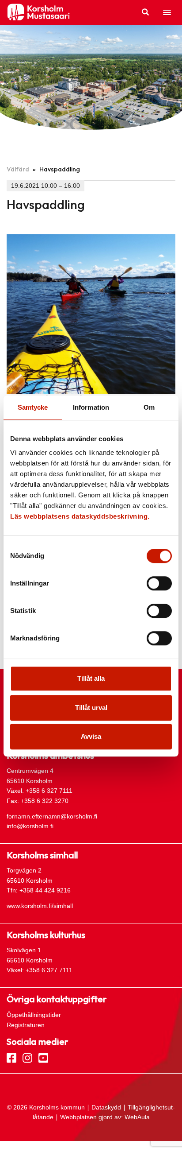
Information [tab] (91, 407)
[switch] (159, 583)
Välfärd (18, 169)
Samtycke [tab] (33, 407)
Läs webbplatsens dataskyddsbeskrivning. (80, 516)
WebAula (137, 1117)
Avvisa (91, 736)
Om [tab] (149, 407)
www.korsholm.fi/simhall (40, 905)
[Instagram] (27, 1057)
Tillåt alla (91, 678)
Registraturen (26, 1024)
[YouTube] (43, 1057)
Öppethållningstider (34, 1014)
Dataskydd (106, 1107)
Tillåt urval (91, 707)
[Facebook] (11, 1057)
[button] (167, 13)
